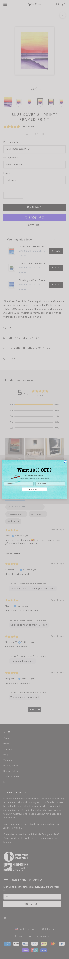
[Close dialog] (65, 461)
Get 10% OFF (34, 489)
